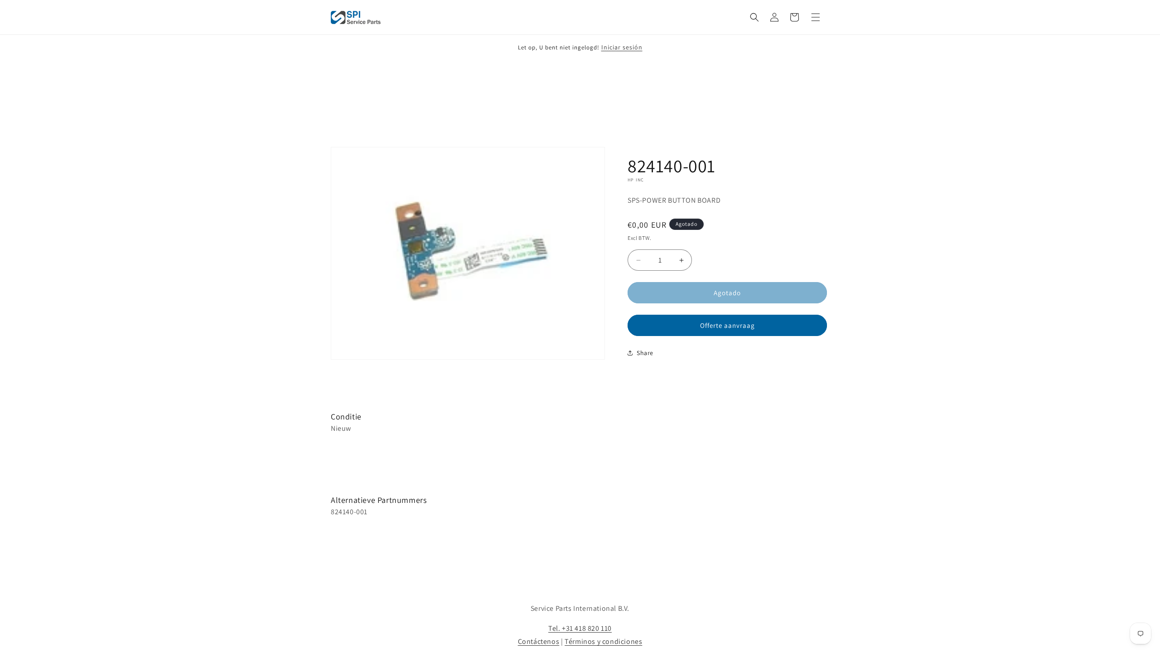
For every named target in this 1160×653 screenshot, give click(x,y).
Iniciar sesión (622, 47)
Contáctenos (539, 641)
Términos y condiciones (603, 641)
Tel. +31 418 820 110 (580, 628)
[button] (754, 17)
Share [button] (645, 353)
